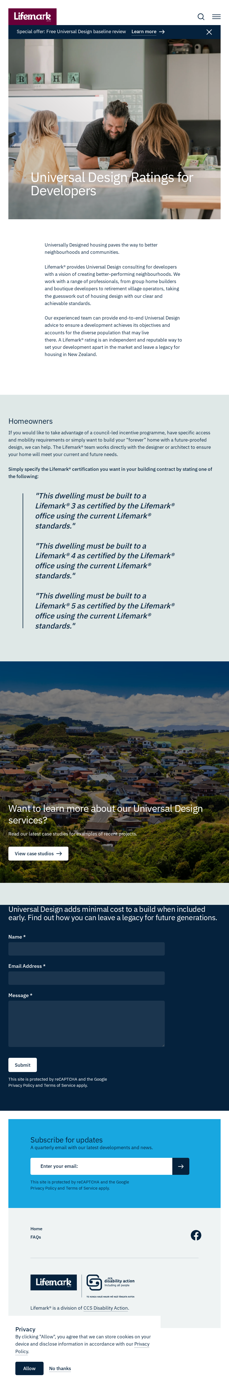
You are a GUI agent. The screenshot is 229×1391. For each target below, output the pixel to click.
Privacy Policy (21, 1085)
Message (20, 995)
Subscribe (180, 1166)
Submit (22, 1065)
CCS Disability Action (106, 1308)
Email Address (27, 966)
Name (17, 937)
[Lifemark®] (32, 16)
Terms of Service (59, 1085)
